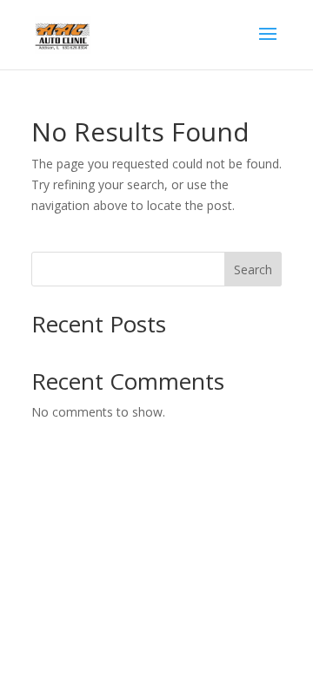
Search (253, 269)
